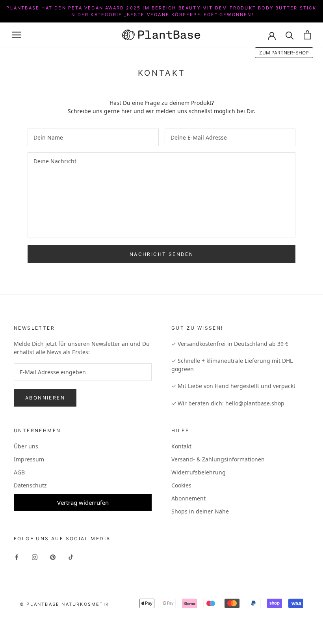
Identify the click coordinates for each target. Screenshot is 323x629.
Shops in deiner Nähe (200, 511)
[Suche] (290, 35)
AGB (19, 472)
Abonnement (188, 498)
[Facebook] (16, 556)
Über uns (26, 446)
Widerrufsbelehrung (198, 472)
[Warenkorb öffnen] (307, 34)
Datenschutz (30, 485)
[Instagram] (34, 556)
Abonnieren (45, 398)
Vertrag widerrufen (83, 502)
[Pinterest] (53, 556)
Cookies (181, 485)
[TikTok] (71, 556)
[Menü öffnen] (16, 35)
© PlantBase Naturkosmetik (64, 604)
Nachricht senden (161, 254)
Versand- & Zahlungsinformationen (218, 459)
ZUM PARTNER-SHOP (284, 53)
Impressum (29, 459)
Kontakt (181, 446)
